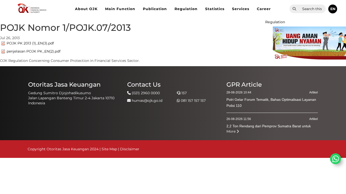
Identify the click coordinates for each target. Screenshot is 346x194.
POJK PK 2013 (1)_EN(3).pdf (30, 43)
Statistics (214, 9)
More (231, 131)
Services (240, 9)
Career (264, 9)
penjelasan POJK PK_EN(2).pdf (34, 51)
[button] (332, 9)
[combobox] (312, 9)
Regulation (186, 9)
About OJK (86, 9)
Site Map (109, 149)
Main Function (120, 9)
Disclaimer (129, 149)
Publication (155, 9)
